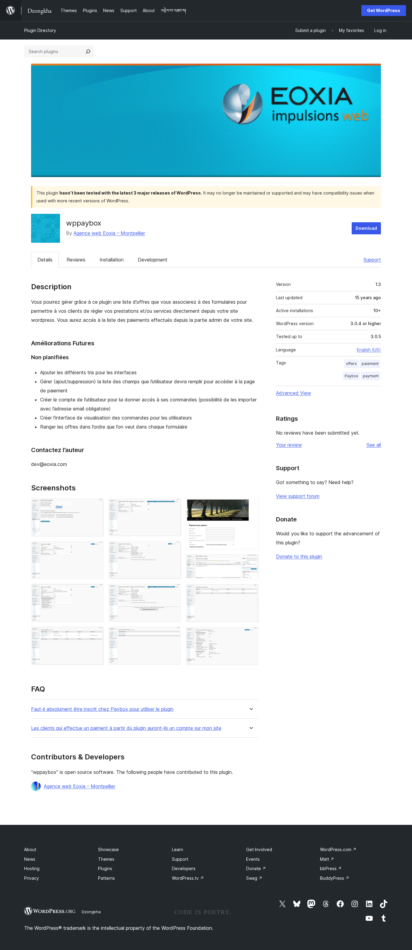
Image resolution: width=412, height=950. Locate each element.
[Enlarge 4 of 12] (96, 635)
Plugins (105, 868)
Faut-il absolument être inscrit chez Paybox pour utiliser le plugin (102, 709)
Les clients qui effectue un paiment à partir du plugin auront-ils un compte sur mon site (126, 728)
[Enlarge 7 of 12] (173, 592)
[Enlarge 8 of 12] (173, 635)
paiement (370, 363)
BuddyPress (334, 878)
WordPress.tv (188, 878)
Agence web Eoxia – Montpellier (109, 233)
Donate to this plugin (299, 556)
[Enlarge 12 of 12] (250, 635)
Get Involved (259, 849)
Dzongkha (91, 911)
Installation (112, 260)
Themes (106, 859)
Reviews (76, 260)
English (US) (369, 349)
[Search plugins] (88, 52)
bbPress (331, 868)
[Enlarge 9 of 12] (250, 507)
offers (351, 363)
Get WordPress (383, 10)
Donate (256, 868)
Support (372, 260)
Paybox (351, 376)
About (30, 849)
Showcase (108, 849)
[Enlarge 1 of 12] (96, 507)
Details (44, 260)
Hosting (32, 868)
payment (371, 376)
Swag (254, 878)
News (29, 859)
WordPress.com (338, 849)
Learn (177, 849)
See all (373, 445)
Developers (183, 868)
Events (253, 859)
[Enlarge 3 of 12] (96, 592)
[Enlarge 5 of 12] (173, 507)
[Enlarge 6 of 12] (173, 549)
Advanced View (293, 393)
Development (152, 260)
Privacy (31, 878)
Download (366, 228)
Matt (327, 859)
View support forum (297, 496)
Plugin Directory (40, 30)
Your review (289, 445)
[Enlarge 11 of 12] (250, 592)
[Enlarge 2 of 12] (96, 549)
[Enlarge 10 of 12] (250, 562)
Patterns (106, 878)
